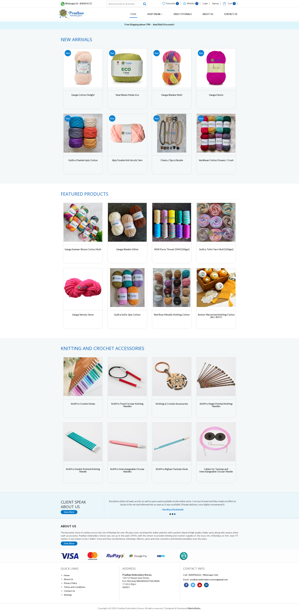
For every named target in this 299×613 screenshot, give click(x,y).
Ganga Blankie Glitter (127, 249)
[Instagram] (206, 585)
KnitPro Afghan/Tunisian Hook (172, 469)
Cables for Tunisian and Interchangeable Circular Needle (216, 470)
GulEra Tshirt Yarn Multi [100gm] (216, 249)
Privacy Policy (70, 583)
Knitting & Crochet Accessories (172, 403)
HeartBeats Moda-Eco (127, 94)
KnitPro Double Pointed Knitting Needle (83, 470)
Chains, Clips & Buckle (172, 160)
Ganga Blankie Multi (171, 94)
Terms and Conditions (74, 587)
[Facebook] (186, 585)
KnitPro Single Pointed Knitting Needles (216, 405)
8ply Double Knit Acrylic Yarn (127, 160)
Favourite (172, 3)
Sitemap (68, 594)
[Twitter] (193, 585)
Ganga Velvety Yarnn (83, 314)
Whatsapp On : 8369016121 (78, 3)
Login (205, 3)
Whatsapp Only (210, 575)
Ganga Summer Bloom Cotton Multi (83, 249)
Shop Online (154, 14)
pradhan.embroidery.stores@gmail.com (209, 579)
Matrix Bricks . (194, 608)
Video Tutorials (182, 14)
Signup (215, 3)
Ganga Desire (216, 94)
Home (133, 14)
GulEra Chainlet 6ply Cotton (83, 160)
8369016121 (195, 575)
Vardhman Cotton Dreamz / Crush (216, 160)
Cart (231, 3)
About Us (208, 14)
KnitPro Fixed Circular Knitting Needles (127, 405)
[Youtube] (199, 585)
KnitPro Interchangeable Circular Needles (127, 470)
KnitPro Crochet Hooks (83, 403)
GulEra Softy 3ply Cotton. (127, 314)
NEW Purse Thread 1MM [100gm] (171, 249)
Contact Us (230, 14)
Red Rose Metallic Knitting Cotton (172, 314)
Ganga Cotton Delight (83, 94)
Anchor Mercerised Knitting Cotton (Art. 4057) (216, 316)
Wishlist (192, 3)
